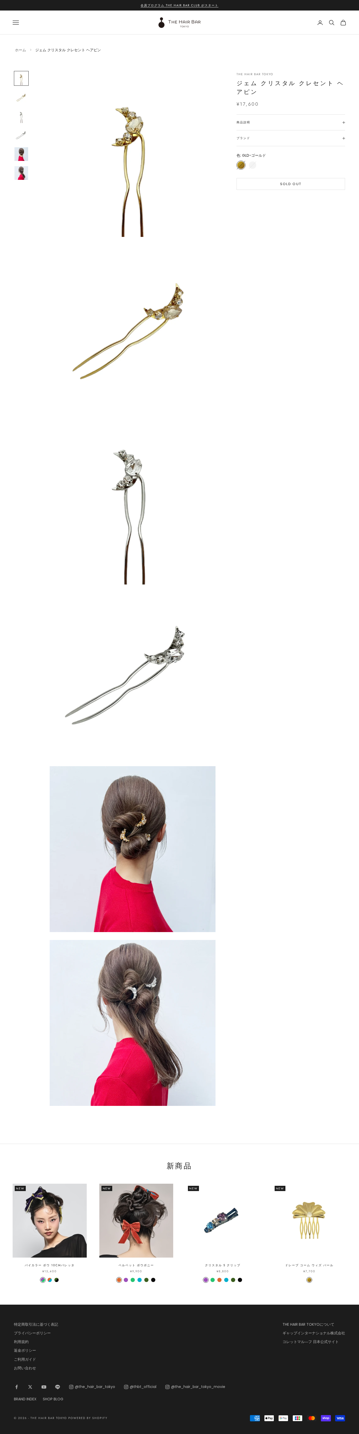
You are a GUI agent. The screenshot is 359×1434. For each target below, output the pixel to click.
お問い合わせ (25, 1368)
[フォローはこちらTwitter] (30, 1387)
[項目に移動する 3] (21, 116)
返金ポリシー (25, 1350)
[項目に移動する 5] (21, 154)
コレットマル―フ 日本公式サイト (311, 1341)
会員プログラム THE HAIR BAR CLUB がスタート (179, 5)
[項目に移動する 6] (21, 173)
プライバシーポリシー (32, 1333)
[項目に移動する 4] (21, 135)
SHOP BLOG (53, 1399)
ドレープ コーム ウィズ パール (309, 1265)
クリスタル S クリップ (222, 1265)
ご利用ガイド (25, 1359)
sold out (291, 183)
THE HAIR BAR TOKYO (255, 74)
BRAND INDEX (25, 1399)
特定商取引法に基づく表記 (36, 1324)
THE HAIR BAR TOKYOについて (308, 1324)
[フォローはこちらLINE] (57, 1387)
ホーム (20, 50)
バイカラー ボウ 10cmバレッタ (50, 1265)
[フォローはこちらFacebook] (16, 1387)
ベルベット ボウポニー (136, 1265)
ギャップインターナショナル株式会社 (314, 1333)
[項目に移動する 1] (21, 78)
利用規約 (21, 1341)
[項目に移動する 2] (21, 97)
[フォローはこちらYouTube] (44, 1387)
